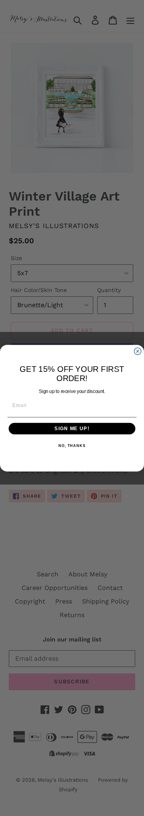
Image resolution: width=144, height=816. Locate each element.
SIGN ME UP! (71, 428)
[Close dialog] (137, 350)
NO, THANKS (72, 446)
